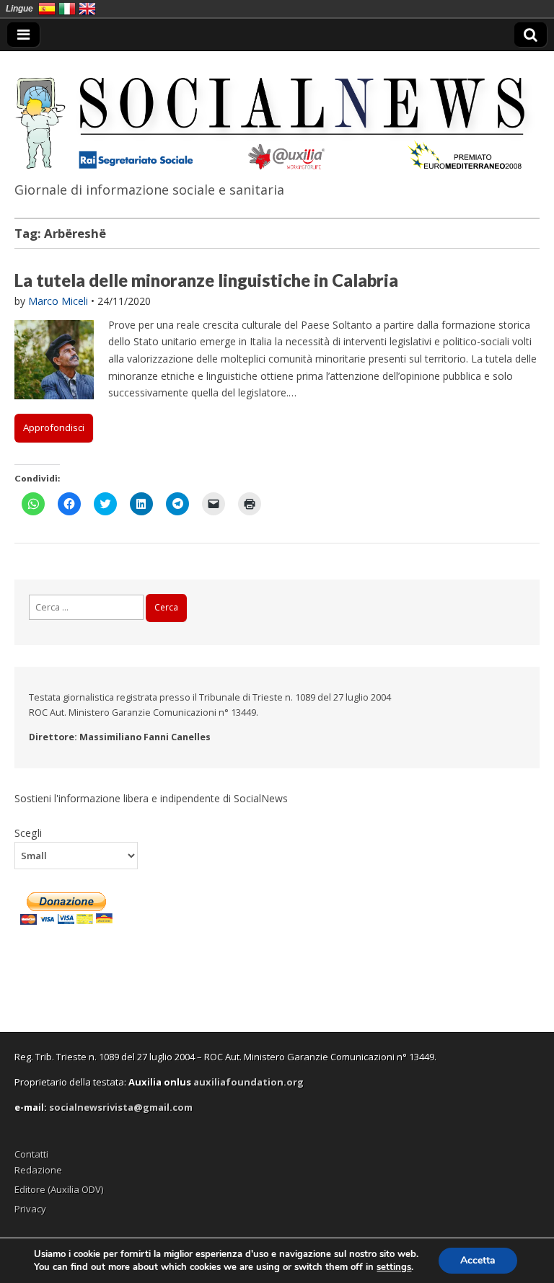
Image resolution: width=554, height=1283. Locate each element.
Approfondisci (53, 427)
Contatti (31, 1153)
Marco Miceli (58, 301)
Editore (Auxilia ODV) (58, 1189)
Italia (67, 8)
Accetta (478, 1260)
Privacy (30, 1208)
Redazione (38, 1169)
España (47, 8)
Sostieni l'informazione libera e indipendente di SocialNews (151, 798)
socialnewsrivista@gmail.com (121, 1107)
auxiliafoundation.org (248, 1081)
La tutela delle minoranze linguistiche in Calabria (206, 280)
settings (394, 1267)
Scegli (28, 832)
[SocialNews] (277, 113)
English (87, 8)
